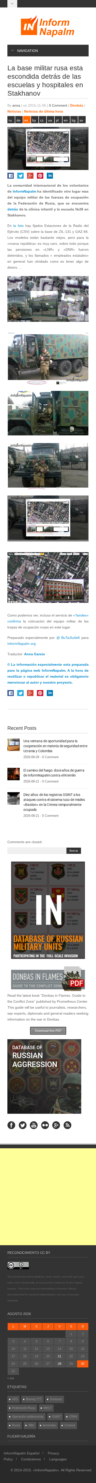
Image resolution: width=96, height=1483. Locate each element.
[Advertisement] (48, 1196)
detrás (13, 209)
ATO (15, 1399)
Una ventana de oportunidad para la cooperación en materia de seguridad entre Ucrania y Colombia (55, 746)
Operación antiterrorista (28, 1416)
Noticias (14, 111)
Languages (58, 1459)
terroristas (49, 1425)
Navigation (27, 51)
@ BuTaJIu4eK (68, 638)
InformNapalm (24, 191)
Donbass (56, 1399)
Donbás (76, 105)
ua (50, 120)
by (34, 120)
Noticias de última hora (43, 111)
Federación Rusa (23, 1408)
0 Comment (58, 105)
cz (42, 120)
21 (59, 1356)
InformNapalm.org (21, 644)
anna (16, 105)
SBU (31, 1425)
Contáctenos (31, 1459)
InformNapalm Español (21, 1453)
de (18, 120)
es (26, 120)
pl (57, 120)
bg (74, 120)
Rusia (16, 1425)
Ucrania (69, 1425)
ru (10, 120)
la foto (18, 226)
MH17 (48, 1408)
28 (59, 1363)
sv (81, 120)
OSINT (56, 1416)
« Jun (10, 1378)
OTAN (73, 1416)
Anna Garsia (34, 654)
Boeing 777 (34, 1399)
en (66, 120)
